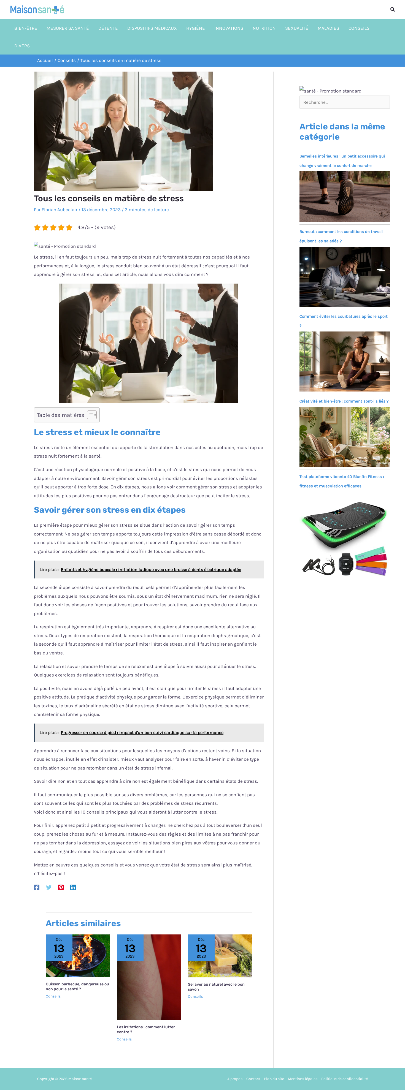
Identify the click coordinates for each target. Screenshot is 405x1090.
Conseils (359, 28)
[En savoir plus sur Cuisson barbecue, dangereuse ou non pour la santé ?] (78, 955)
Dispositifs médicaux (152, 28)
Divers (22, 45)
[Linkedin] (73, 887)
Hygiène (195, 28)
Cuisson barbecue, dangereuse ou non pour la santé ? (77, 986)
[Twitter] (49, 887)
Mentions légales (302, 1079)
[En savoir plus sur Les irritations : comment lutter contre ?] (149, 977)
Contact (253, 1079)
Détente (108, 28)
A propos (234, 1079)
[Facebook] (36, 887)
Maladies (328, 28)
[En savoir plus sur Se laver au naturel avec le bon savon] (220, 955)
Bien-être (25, 28)
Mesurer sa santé (68, 28)
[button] (392, 9)
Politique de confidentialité (344, 1079)
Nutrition (264, 28)
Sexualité (296, 28)
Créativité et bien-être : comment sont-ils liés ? (343, 401)
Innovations (228, 28)
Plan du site (274, 1079)
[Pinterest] (61, 887)
